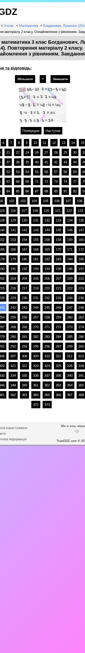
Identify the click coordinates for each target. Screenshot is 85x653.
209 (70, 278)
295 (36, 346)
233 (58, 298)
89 (56, 191)
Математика (28, 26)
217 (24, 288)
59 (75, 172)
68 (17, 181)
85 (17, 191)
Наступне (53, 131)
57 (56, 172)
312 (69, 356)
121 (58, 210)
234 (70, 298)
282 (36, 337)
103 (23, 201)
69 (27, 181)
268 (13, 327)
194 (47, 269)
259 (58, 317)
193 (36, 269)
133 (58, 220)
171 (70, 249)
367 (70, 395)
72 (46, 181)
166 (13, 249)
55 (37, 172)
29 (65, 152)
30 (75, 152)
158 (58, 240)
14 (73, 143)
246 (58, 307)
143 (36, 230)
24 (27, 152)
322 (24, 366)
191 (13, 269)
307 (13, 356)
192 (24, 269)
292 (13, 346)
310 (47, 356)
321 (13, 366)
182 (47, 259)
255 (13, 317)
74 (65, 181)
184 (70, 259)
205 (36, 278)
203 (13, 278)
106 (57, 201)
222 (70, 288)
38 (17, 162)
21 (8, 152)
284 (58, 337)
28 (56, 152)
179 (13, 259)
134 (70, 220)
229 (13, 298)
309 (36, 356)
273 (70, 327)
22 (17, 152)
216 (13, 288)
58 (65, 172)
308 (24, 356)
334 (13, 375)
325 (58, 366)
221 (58, 288)
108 (79, 201)
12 (54, 143)
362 (13, 395)
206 (47, 278)
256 (24, 317)
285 (70, 337)
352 (47, 385)
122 (69, 210)
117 (24, 210)
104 (34, 201)
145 (58, 230)
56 (46, 172)
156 (47, 240)
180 (24, 259)
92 (75, 191)
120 (46, 210)
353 (58, 385)
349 (24, 385)
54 (27, 172)
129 (13, 220)
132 (47, 220)
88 (46, 191)
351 (36, 385)
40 (37, 162)
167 (24, 249)
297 (58, 346)
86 (27, 191)
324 (47, 366)
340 (70, 375)
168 (36, 249)
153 (13, 240)
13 (63, 143)
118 (35, 210)
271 (47, 327)
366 (58, 395)
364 (36, 395)
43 (65, 162)
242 (13, 307)
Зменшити (60, 79)
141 (13, 230)
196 (70, 269)
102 (11, 201)
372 (36, 404)
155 (36, 240)
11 (44, 143)
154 (24, 240)
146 (70, 230)
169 (47, 249)
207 (58, 278)
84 (8, 191)
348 (13, 385)
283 (47, 337)
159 (70, 240)
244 (36, 307)
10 (35, 143)
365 (47, 395)
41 (46, 162)
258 (47, 317)
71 (37, 181)
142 (24, 230)
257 (36, 317)
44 (75, 162)
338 (58, 375)
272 (58, 327)
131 (36, 220)
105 (45, 201)
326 (70, 366)
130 (24, 220)
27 (46, 152)
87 (37, 191)
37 (8, 162)
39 (27, 162)
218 (36, 288)
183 (58, 259)
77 (75, 181)
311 (58, 356)
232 (47, 298)
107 (68, 201)
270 (36, 327)
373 (47, 404)
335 (24, 375)
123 (80, 210)
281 (24, 337)
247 (70, 307)
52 (8, 172)
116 (13, 210)
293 (24, 346)
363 (24, 395)
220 (47, 288)
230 (24, 298)
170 (58, 249)
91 (65, 191)
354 (70, 385)
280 (13, 337)
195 (58, 269)
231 (36, 298)
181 (36, 259)
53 (17, 172)
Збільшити (25, 79)
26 (37, 152)
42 (56, 162)
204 (24, 278)
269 (24, 327)
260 (70, 317)
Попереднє (31, 131)
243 (24, 307)
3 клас (9, 26)
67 (8, 181)
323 (36, 366)
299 (70, 346)
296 (47, 346)
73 (56, 181)
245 (47, 307)
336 (36, 375)
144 (47, 230)
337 (47, 375)
